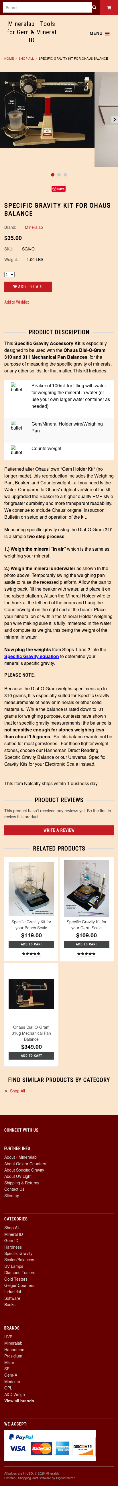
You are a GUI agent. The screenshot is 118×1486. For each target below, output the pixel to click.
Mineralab (13, 1343)
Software (12, 1298)
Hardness (13, 1247)
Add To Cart (31, 944)
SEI (7, 1368)
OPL (8, 1388)
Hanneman (14, 1349)
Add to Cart (30, 286)
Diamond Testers (19, 1272)
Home (9, 58)
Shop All (26, 58)
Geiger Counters (19, 1285)
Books (9, 1304)
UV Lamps (13, 1266)
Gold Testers (15, 1279)
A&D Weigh (14, 1394)
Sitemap (11, 1195)
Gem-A (10, 1375)
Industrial (12, 1291)
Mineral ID (13, 1234)
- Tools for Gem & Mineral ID (31, 32)
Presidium (13, 1356)
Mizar (9, 1362)
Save (60, 188)
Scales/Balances (19, 1259)
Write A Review (59, 830)
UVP (8, 1336)
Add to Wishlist (16, 302)
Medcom (12, 1381)
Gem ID (11, 1240)
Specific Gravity (18, 1253)
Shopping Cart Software (34, 1477)
